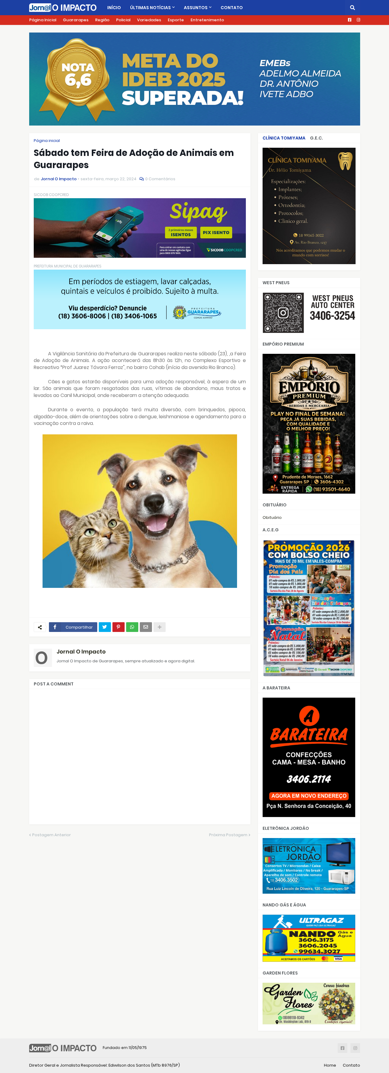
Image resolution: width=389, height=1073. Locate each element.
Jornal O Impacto (81, 651)
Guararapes (75, 20)
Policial (123, 20)
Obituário (272, 517)
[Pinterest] (118, 627)
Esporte (176, 20)
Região (102, 20)
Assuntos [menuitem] (196, 8)
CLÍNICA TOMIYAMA (284, 138)
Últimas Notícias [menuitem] (150, 8)
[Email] (146, 627)
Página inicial (47, 140)
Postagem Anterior (51, 835)
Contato (351, 1065)
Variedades (149, 20)
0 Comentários (160, 179)
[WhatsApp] (132, 627)
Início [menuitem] (114, 8)
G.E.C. (316, 138)
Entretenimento (207, 20)
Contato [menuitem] (232, 8)
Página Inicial (42, 20)
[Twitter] (105, 627)
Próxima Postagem (228, 835)
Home (330, 1065)
